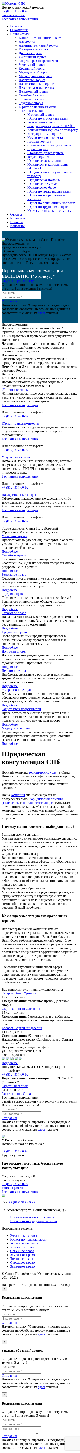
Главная (16, 26)
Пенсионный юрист (33, 91)
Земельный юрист (32, 64)
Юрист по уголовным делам (47, 118)
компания (18, 795)
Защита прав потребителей (38, 61)
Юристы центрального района (49, 210)
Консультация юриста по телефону (52, 130)
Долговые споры (14, 651)
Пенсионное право (15, 670)
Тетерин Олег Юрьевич (19, 993)
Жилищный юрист (32, 57)
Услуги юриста (38, 157)
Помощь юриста (39, 141)
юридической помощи (46, 799)
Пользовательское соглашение (32, 1217)
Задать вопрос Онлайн (18, 1093)
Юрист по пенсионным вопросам (51, 203)
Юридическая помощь (43, 180)
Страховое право (14, 613)
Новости (16, 222)
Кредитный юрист (32, 68)
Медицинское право (16, 728)
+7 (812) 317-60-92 (15, 11)
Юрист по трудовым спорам (47, 207)
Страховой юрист (31, 99)
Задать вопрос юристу (18, 281)
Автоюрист (27, 41)
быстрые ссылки (31, 110)
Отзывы (16, 214)
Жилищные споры (15, 389)
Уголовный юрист (40, 114)
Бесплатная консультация (20, 19)
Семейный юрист (31, 95)
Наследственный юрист (36, 84)
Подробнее (10, 551)
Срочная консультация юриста (49, 145)
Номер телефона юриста (45, 137)
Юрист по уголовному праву (40, 37)
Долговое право (30, 53)
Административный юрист (38, 45)
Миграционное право (17, 690)
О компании (19, 30)
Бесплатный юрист (41, 122)
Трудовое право (13, 594)
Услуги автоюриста (16, 457)
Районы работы (13, 1188)
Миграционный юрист (35, 76)
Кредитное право (14, 632)
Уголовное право (14, 536)
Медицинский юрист (34, 72)
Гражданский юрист (33, 49)
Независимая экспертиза (37, 87)
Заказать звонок (13, 15)
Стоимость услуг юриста (45, 153)
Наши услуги (20, 34)
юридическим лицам (38, 803)
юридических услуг (43, 772)
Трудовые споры (31, 103)
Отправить (9, 301)
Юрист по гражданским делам (49, 191)
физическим (10, 803)
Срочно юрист (37, 149)
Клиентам (17, 218)
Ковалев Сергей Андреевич (22, 1028)
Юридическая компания (44, 160)
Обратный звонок (15, 1086)
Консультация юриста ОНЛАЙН (51, 126)
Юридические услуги (43, 183)
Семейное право (14, 555)
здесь (41, 313)
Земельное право (14, 574)
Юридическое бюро (41, 187)
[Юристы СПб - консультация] (13, 3)
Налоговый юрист (32, 80)
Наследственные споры (19, 495)
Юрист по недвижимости (37, 107)
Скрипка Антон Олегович (21, 1009)
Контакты (17, 226)
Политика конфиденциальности (33, 1221)
